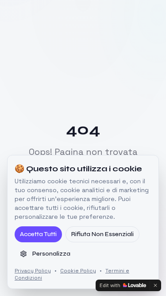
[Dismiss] (155, 285)
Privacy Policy (33, 270)
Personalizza (51, 253)
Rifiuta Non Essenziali (102, 234)
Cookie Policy (78, 270)
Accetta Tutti (38, 234)
